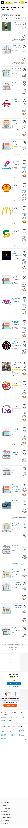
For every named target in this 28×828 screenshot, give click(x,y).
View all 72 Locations (24, 235)
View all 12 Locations (24, 166)
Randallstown (4, 716)
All (12, 15)
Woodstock (3, 717)
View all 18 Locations (24, 387)
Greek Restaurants (12, 735)
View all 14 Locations (24, 27)
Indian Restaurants (21, 732)
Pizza (11, 731)
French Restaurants (21, 730)
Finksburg (10, 716)
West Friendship (24, 718)
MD (5, 644)
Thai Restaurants (4, 729)
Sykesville (10, 644)
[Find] (22, 2)
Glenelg (16, 717)
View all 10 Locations (24, 281)
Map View (5, 15)
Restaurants (15, 644)
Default (23, 13)
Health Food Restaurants (3, 735)
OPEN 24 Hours (19, 18)
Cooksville (3, 720)
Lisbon (9, 720)
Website (13, 25)
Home (2, 644)
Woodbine (17, 716)
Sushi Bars (12, 729)
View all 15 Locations (24, 87)
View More (25, 739)
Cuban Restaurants (21, 735)
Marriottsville (24, 716)
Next (20, 650)
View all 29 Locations (24, 212)
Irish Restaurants (4, 731)
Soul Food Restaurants (3, 738)
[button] (26, 2)
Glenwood (10, 717)
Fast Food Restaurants (16, 24)
